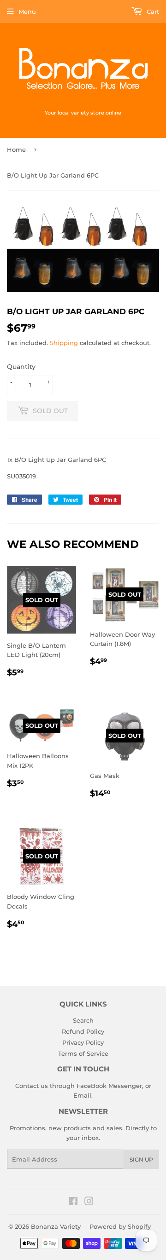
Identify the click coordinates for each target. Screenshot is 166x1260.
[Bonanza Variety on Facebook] (73, 1202)
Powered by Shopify (120, 1226)
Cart (152, 11)
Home (16, 149)
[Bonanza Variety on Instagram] (89, 1202)
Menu (27, 11)
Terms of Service (83, 1053)
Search (83, 1020)
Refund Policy (83, 1031)
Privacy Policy (83, 1042)
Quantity (21, 366)
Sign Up (141, 1159)
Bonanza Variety (56, 1226)
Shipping (64, 342)
